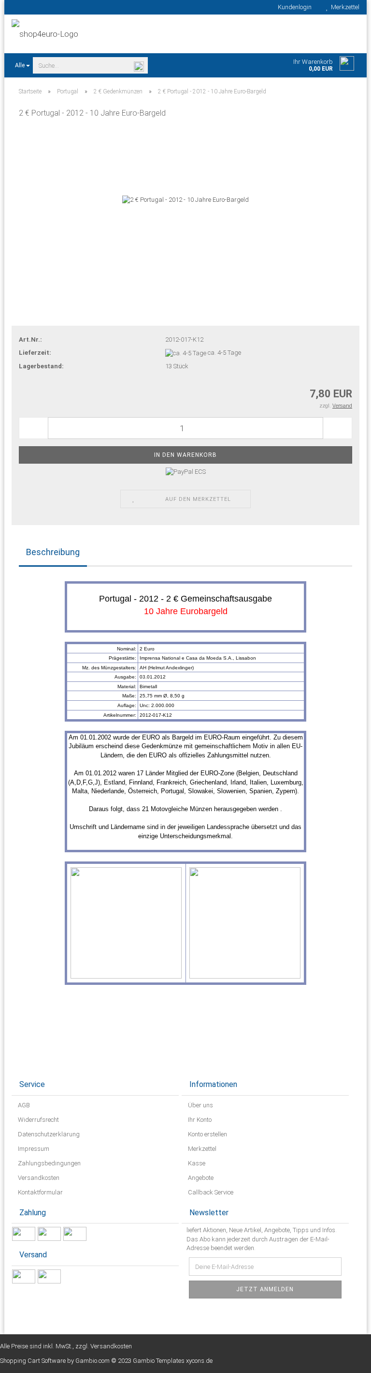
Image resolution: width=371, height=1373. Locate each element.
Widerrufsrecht (37, 1119)
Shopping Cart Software (33, 1360)
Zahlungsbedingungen (48, 1163)
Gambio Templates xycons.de (173, 1360)
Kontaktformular (39, 1192)
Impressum (32, 1148)
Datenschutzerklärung (48, 1134)
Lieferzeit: (35, 352)
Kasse (195, 1163)
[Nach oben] (344, 1358)
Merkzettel (343, 7)
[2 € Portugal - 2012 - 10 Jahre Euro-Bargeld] (185, 199)
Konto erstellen (206, 1134)
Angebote (200, 1177)
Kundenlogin (293, 7)
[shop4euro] (95, 34)
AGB (23, 1105)
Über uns (199, 1105)
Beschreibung (53, 552)
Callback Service (209, 1192)
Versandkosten (37, 1177)
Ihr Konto (199, 1119)
